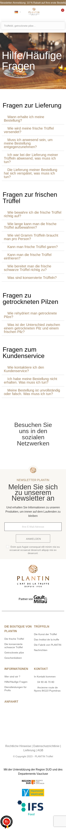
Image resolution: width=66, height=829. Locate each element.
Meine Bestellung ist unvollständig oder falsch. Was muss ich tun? (32, 392)
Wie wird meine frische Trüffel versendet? (29, 130)
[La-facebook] (36, 739)
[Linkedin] (42, 454)
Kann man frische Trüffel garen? (32, 247)
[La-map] (22, 739)
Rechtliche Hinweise (18, 746)
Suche (62, 26)
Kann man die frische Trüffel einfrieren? (27, 256)
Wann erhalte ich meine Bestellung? (24, 118)
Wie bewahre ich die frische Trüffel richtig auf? (32, 214)
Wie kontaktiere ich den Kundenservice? (24, 369)
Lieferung (29, 750)
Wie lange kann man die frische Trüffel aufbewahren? (30, 225)
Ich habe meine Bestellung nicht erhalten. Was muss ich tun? (30, 380)
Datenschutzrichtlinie (46, 746)
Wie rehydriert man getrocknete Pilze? (30, 315)
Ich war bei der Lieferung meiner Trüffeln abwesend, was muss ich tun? (31, 158)
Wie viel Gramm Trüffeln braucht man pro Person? (31, 237)
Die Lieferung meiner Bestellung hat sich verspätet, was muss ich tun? (30, 173)
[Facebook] (33, 454)
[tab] (33, 118)
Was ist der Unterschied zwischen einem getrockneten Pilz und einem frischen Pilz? (32, 328)
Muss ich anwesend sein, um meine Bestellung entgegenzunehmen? (28, 143)
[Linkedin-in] (44, 739)
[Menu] (6, 11)
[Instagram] (23, 454)
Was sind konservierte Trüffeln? (32, 278)
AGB (40, 750)
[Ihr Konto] (51, 11)
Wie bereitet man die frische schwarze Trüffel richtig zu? (27, 268)
